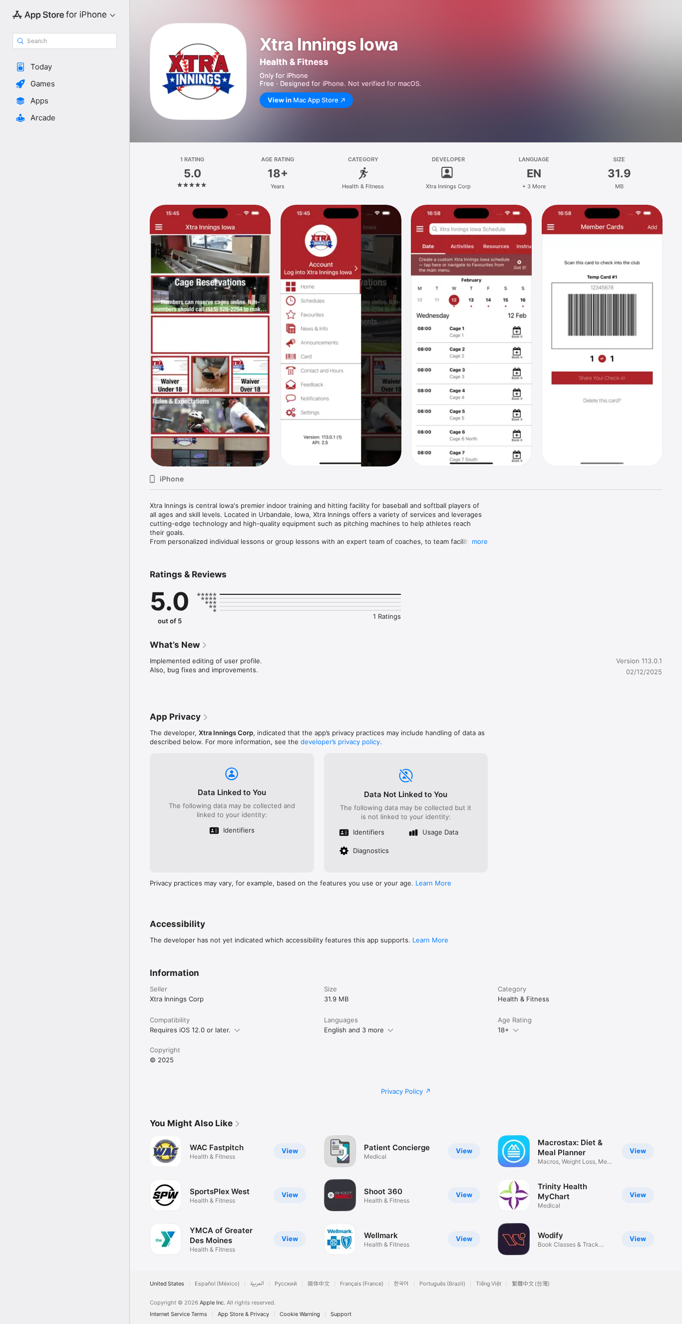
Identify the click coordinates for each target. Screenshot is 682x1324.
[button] (64, 66)
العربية (257, 1284)
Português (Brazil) (442, 1284)
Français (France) (361, 1284)
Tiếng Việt (488, 1284)
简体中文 (319, 1284)
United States (167, 1284)
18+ (503, 1030)
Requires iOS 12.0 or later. (190, 1030)
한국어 (401, 1284)
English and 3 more (354, 1030)
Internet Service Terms (178, 1314)
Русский (286, 1284)
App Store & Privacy (243, 1314)
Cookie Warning (300, 1314)
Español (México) (217, 1284)
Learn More (433, 883)
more (480, 541)
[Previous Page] (140, 336)
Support (341, 1314)
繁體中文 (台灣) (531, 1284)
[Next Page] (672, 336)
